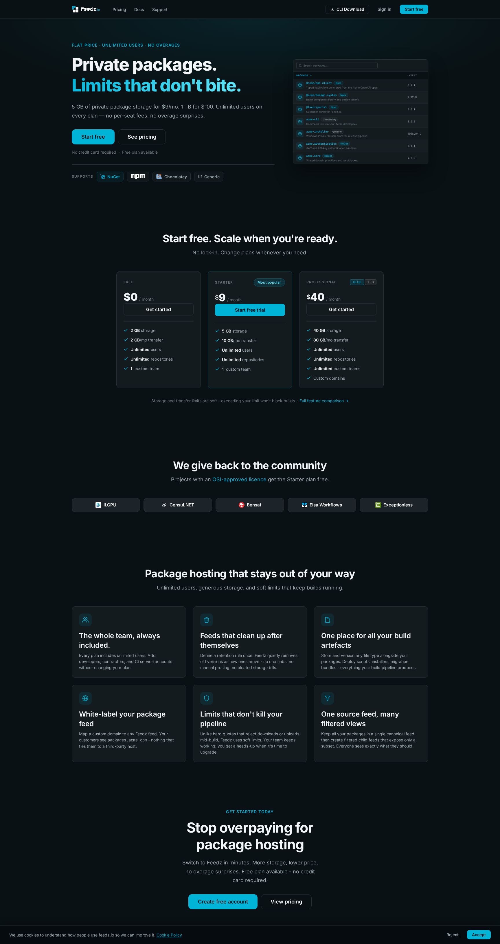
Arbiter (399, 505)
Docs (139, 9)
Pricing (119, 9)
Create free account (223, 902)
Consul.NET (111, 505)
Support (160, 9)
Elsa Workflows (255, 505)
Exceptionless (327, 505)
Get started (158, 309)
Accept (479, 934)
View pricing (286, 902)
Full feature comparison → (324, 400)
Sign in (384, 9)
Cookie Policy (169, 934)
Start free (414, 9)
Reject (452, 934)
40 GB (357, 282)
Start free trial (250, 310)
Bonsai (183, 505)
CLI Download (350, 9)
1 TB (370, 282)
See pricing (142, 137)
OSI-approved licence (239, 479)
